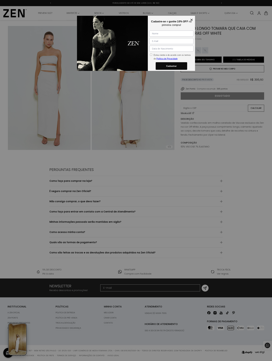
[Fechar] (191, 19)
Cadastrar (171, 66)
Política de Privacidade (167, 58)
